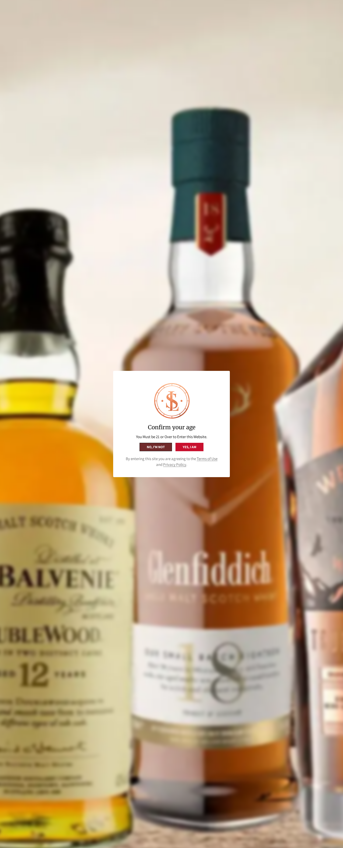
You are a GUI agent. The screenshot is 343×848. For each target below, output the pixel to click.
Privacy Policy (174, 464)
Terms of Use (207, 458)
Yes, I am (189, 447)
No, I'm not (156, 447)
